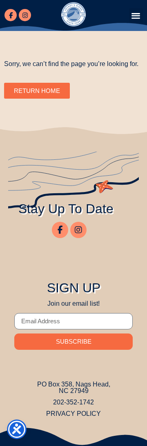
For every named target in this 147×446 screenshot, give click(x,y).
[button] (136, 15)
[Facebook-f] (10, 15)
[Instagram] (25, 15)
